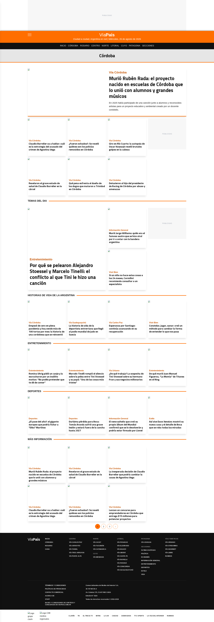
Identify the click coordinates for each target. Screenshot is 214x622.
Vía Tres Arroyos (76, 553)
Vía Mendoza (98, 557)
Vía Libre (169, 553)
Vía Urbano (170, 542)
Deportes (145, 567)
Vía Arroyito (74, 546)
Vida (143, 574)
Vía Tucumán (98, 546)
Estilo (144, 571)
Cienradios (126, 616)
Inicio (63, 46)
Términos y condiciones (55, 585)
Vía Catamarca (99, 549)
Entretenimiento (148, 564)
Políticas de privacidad (55, 589)
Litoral (115, 46)
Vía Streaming (171, 546)
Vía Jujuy (97, 542)
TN (79, 616)
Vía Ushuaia (146, 542)
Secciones (148, 46)
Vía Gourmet (170, 549)
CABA (47, 549)
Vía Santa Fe (122, 556)
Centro (95, 46)
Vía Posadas (122, 542)
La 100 (106, 616)
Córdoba (73, 46)
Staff (47, 599)
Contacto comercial (54, 592)
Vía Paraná (122, 563)
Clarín (72, 616)
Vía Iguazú (121, 549)
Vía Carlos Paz (75, 542)
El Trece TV (88, 616)
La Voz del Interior (155, 616)
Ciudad (115, 616)
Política (144, 553)
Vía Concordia (123, 566)
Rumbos (168, 556)
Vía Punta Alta (75, 556)
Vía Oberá (121, 553)
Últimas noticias (148, 550)
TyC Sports (139, 616)
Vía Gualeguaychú (125, 570)
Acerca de (49, 596)
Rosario (84, 46)
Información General (150, 560)
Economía (145, 557)
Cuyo (124, 46)
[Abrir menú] (50, 35)
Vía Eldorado (123, 546)
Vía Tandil (73, 549)
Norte (105, 46)
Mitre (98, 616)
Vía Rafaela (122, 559)
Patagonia (134, 46)
